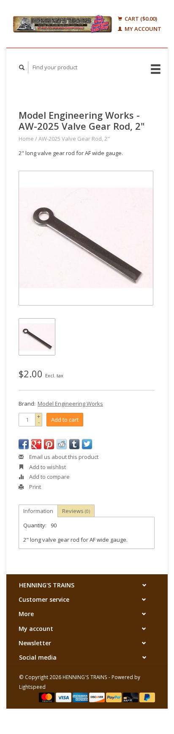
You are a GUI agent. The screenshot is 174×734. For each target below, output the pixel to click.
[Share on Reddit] (62, 444)
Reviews (76, 511)
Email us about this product (63, 457)
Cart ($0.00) (140, 18)
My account (142, 29)
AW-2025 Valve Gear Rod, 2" (74, 138)
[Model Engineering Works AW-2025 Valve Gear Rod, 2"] (86, 238)
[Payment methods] (47, 697)
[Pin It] (49, 444)
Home (26, 138)
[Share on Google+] (36, 444)
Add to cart (65, 419)
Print (34, 487)
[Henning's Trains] (63, 24)
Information (38, 511)
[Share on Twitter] (87, 444)
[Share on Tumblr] (74, 444)
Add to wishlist (47, 467)
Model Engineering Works (70, 403)
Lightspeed (32, 686)
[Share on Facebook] (24, 444)
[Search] (22, 67)
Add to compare (49, 476)
